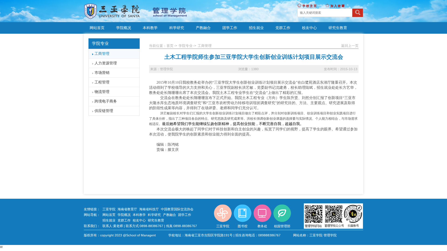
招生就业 (108, 220)
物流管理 (102, 92)
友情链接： (92, 209)
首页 (169, 46)
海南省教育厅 (127, 209)
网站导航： (92, 215)
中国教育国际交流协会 (177, 209)
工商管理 (102, 54)
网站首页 (108, 215)
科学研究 (154, 215)
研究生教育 (156, 220)
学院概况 (124, 215)
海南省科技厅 (149, 209)
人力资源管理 (106, 63)
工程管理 (102, 82)
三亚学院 (108, 209)
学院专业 (186, 46)
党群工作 (124, 220)
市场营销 (102, 73)
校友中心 (139, 220)
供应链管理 (104, 111)
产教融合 (169, 215)
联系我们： (92, 226)
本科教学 (139, 215)
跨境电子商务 (106, 101)
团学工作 (184, 215)
